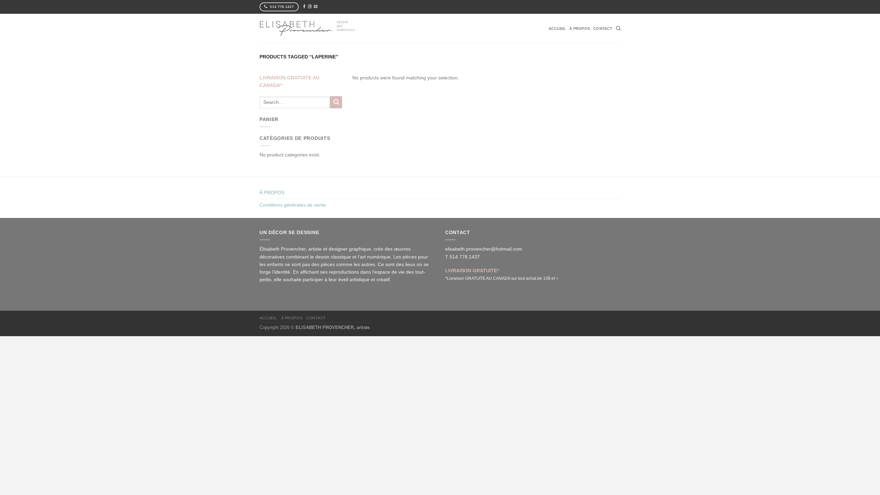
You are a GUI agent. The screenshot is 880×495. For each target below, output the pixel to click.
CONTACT (603, 28)
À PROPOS (579, 28)
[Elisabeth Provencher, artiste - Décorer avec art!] (308, 28)
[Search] (618, 28)
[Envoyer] (336, 102)
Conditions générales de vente (293, 205)
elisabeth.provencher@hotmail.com (483, 249)
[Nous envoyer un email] (315, 7)
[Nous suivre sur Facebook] (304, 7)
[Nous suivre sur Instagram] (309, 7)
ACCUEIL (557, 28)
